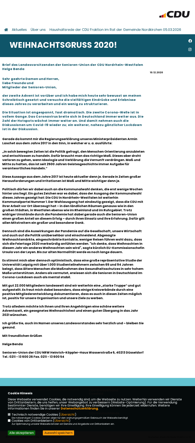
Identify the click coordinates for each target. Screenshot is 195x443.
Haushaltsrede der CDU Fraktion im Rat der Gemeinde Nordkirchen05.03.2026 (77, 37)
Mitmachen (155, 37)
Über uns (38, 29)
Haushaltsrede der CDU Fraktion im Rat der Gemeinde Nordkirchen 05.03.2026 (115, 29)
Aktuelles (19, 29)
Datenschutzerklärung (79, 408)
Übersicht (67, 414)
